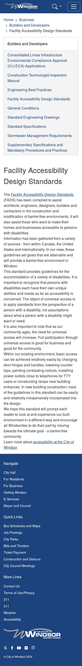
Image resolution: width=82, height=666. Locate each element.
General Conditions (23, 108)
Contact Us (12, 586)
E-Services (11, 499)
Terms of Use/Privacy (19, 592)
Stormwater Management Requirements (40, 135)
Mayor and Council (17, 505)
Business (26, 19)
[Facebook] (12, 647)
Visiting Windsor (15, 492)
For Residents (14, 479)
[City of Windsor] (32, 632)
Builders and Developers (29, 25)
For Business (13, 485)
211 (6, 599)
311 (6, 606)
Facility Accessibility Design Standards (39, 98)
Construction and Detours (22, 559)
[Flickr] (26, 647)
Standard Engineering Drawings (33, 117)
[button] (57, 6)
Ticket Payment (15, 552)
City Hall (9, 472)
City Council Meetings (19, 565)
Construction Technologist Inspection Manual (37, 77)
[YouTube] (19, 647)
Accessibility (12, 619)
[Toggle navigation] (73, 6)
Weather (10, 612)
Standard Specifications (27, 126)
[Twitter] (5, 647)
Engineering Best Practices (29, 89)
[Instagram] (33, 647)
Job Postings (13, 532)
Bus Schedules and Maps (22, 525)
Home (8, 19)
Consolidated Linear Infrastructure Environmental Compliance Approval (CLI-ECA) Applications (37, 60)
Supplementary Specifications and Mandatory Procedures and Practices (37, 147)
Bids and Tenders (16, 545)
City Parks (11, 539)
